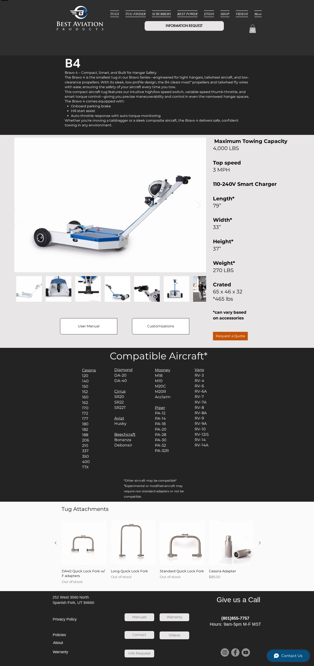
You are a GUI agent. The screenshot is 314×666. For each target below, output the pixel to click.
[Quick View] (84, 543)
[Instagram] (225, 652)
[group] (157, 552)
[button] (252, 29)
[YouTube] (246, 652)
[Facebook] (235, 652)
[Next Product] (259, 542)
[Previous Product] (55, 542)
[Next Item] (198, 205)
